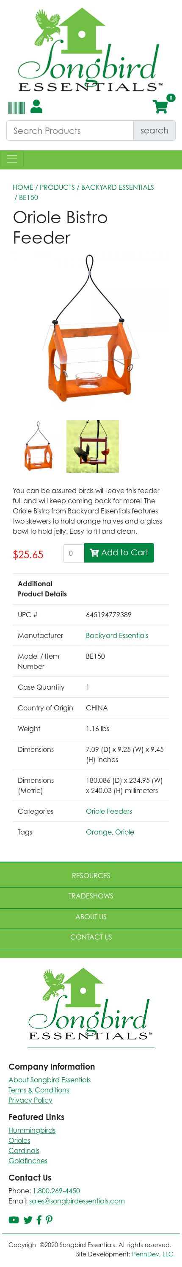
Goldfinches (27, 1160)
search (154, 130)
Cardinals (23, 1150)
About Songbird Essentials (49, 1080)
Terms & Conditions (38, 1090)
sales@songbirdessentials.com (77, 1201)
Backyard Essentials (117, 187)
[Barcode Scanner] (15, 111)
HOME (23, 187)
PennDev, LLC (153, 1254)
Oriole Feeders (109, 811)
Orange (99, 832)
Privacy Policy (30, 1100)
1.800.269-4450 (56, 1191)
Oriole (124, 832)
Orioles (19, 1140)
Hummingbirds (31, 1130)
